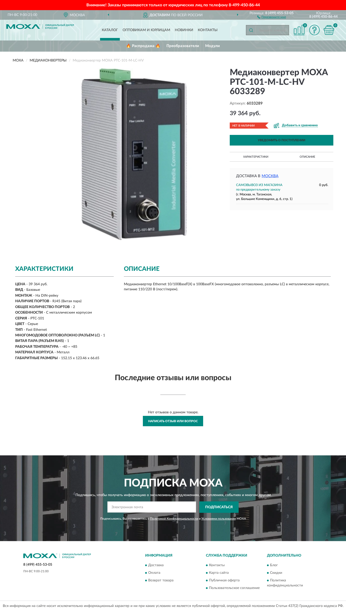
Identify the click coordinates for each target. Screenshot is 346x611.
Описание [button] (307, 156)
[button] (271, 16)
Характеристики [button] (255, 156)
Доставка (156, 565)
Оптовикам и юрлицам (146, 30)
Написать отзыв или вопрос (173, 421)
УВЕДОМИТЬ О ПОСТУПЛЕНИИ (281, 140)
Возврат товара (161, 580)
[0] (328, 30)
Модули (212, 46)
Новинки (184, 30)
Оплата (154, 573)
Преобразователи (182, 46)
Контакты (208, 30)
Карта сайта (219, 573)
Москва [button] (270, 176)
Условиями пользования (218, 518)
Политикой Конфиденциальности (174, 518)
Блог (274, 565)
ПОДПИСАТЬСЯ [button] (219, 507)
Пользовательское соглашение (234, 588)
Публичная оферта (224, 580)
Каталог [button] (110, 30)
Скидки (276, 573)
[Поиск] (251, 30)
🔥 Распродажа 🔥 (143, 46)
